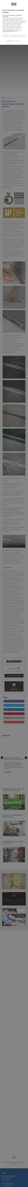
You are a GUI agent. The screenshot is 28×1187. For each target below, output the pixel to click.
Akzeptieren (22, 35)
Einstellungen (14, 35)
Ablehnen (6, 35)
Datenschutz (10, 40)
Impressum (18, 40)
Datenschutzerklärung (8, 30)
